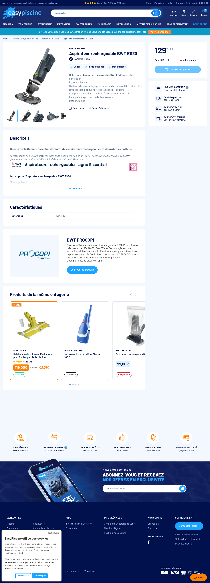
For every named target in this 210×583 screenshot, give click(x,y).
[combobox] (106, 13)
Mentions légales (112, 528)
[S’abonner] (182, 488)
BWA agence (89, 571)
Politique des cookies (115, 533)
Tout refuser (53, 533)
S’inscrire (153, 528)
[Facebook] (149, 542)
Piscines (11, 524)
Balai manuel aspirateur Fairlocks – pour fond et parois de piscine (32, 356)
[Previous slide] (131, 294)
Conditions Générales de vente (120, 524)
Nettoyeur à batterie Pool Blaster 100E (82, 356)
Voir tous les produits (82, 269)
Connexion (153, 524)
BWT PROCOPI (77, 48)
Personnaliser (23, 576)
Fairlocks (19, 350)
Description (79, 108)
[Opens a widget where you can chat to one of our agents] (198, 577)
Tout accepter (39, 576)
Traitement (12, 528)
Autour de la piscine (43, 528)
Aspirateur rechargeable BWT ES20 (135, 354)
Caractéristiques (100, 108)
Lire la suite (73, 188)
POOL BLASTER (73, 350)
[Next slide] (135, 294)
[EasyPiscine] (22, 13)
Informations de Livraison (79, 524)
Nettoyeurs (39, 524)
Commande (71, 528)
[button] (172, 60)
